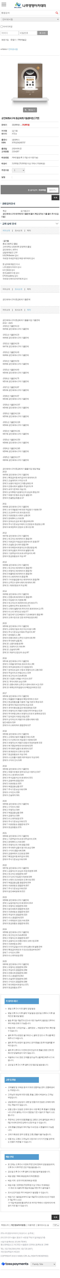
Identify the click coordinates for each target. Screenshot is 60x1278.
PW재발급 (22, 40)
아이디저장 (7, 26)
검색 (56, 12)
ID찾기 (13, 40)
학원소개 (4, 1225)
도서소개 (18, 230)
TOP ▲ (56, 1225)
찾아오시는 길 (43, 1225)
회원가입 (5, 40)
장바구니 (52, 190)
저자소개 (6, 230)
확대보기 (31, 110)
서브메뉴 (4, 4)
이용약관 (31, 1225)
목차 (29, 230)
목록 (55, 198)
